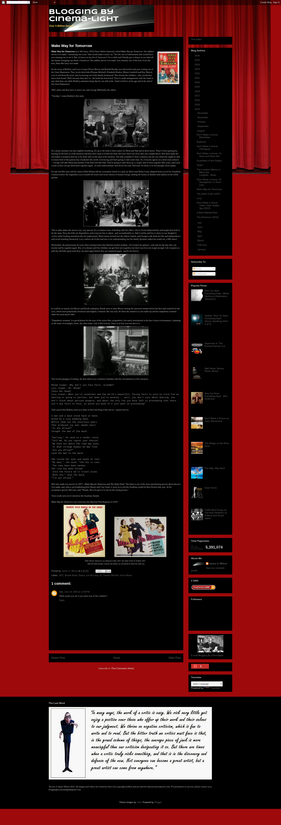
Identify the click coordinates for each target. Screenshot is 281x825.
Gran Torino (211, 487)
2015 (198, 104)
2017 (198, 95)
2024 (198, 64)
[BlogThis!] (100, 571)
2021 (198, 78)
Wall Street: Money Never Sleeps (214, 369)
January (201, 249)
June (200, 227)
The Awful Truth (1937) (208, 194)
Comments (201, 274)
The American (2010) (208, 217)
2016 (198, 100)
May (199, 231)
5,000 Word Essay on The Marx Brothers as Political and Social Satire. (216, 514)
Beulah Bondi (71, 575)
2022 (198, 73)
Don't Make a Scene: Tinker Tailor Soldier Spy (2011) (208, 205)
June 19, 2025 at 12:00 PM (77, 592)
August (201, 130)
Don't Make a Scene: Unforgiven (207, 147)
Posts (198, 269)
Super (200, 165)
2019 (198, 86)
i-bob (139, 802)
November (203, 117)
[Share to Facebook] (106, 571)
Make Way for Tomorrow (209, 189)
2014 (198, 109)
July (199, 222)
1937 (61, 575)
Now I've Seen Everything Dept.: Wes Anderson (216, 396)
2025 (198, 60)
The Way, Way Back (215, 468)
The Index (196, 39)
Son (61, 592)
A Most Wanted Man (207, 212)
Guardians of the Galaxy (209, 160)
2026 (198, 55)
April (200, 236)
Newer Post (58, 657)
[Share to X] (103, 571)
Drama (82, 575)
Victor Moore (126, 575)
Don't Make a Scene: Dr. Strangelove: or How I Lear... (209, 182)
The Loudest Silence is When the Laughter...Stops (208, 172)
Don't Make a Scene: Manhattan (207, 136)
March (201, 240)
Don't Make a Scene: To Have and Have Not (209, 154)
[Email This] (97, 571)
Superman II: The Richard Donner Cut (215, 344)
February (202, 245)
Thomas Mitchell (110, 575)
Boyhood (201, 142)
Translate (215, 688)
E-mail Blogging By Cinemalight (207, 655)
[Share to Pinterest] (109, 571)
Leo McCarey (92, 575)
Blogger (157, 802)
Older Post (174, 657)
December (203, 113)
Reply (62, 600)
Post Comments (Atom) (123, 668)
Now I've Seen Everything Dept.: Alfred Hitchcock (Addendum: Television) (217, 294)
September (203, 126)
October (201, 121)
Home (116, 657)
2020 (198, 82)
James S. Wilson (218, 563)
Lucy (199, 198)
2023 (198, 69)
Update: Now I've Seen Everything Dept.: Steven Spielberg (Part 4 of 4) (216, 319)
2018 (198, 91)
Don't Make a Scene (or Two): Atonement (217, 419)
